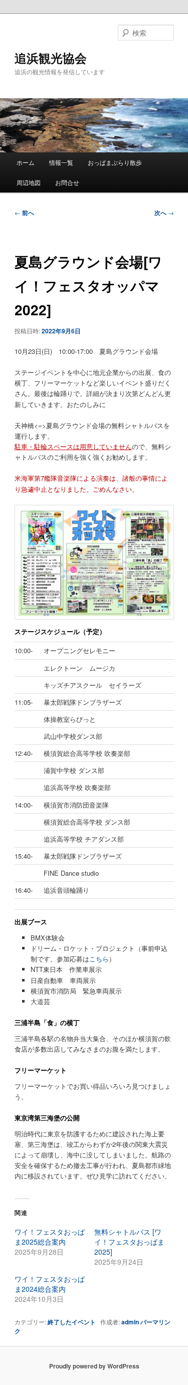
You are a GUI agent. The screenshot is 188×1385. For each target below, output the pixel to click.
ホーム (26, 162)
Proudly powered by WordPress (94, 1365)
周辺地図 (29, 182)
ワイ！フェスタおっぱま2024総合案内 (50, 1284)
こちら (99, 958)
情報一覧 (61, 162)
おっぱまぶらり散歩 (115, 162)
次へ (164, 212)
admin (130, 1321)
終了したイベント (72, 1321)
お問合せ (67, 182)
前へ (24, 212)
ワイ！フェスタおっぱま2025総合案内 (50, 1237)
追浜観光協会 (51, 57)
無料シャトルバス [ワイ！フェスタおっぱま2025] (129, 1242)
